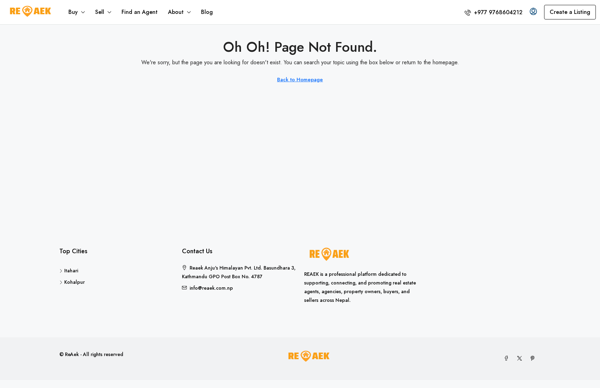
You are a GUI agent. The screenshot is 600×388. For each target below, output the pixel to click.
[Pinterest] (534, 358)
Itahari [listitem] (71, 270)
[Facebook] (507, 358)
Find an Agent (140, 12)
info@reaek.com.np (211, 287)
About (176, 12)
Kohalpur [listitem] (74, 282)
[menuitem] (493, 12)
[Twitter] (521, 358)
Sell (99, 12)
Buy (73, 12)
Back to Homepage (300, 79)
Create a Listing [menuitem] (570, 12)
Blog (207, 12)
